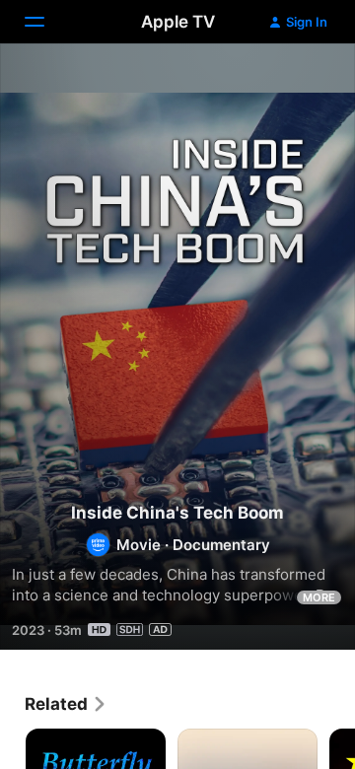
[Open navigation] (46, 21)
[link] (66, 704)
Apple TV (178, 22)
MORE (319, 597)
